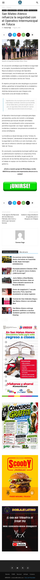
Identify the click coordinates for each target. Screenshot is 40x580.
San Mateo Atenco (12, 10)
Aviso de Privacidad (30, 577)
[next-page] (6, 320)
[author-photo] (20, 239)
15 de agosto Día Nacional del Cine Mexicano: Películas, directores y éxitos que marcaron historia (10, 219)
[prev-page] (3, 320)
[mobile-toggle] (3, 2)
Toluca (25, 10)
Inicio (3, 7)
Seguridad (20, 10)
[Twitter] (14, 35)
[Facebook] (10, 35)
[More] (32, 35)
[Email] (28, 35)
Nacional (19, 574)
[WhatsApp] (23, 35)
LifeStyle (25, 574)
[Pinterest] (19, 35)
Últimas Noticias (33, 10)
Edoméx (9, 7)
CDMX (13, 574)
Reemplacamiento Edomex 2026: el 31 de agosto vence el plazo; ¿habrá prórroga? (25, 271)
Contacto (32, 574)
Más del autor (23, 252)
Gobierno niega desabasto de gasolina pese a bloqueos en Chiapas (29, 217)
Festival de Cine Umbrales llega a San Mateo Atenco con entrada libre (25, 301)
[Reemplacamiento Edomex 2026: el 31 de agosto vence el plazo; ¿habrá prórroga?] (7, 271)
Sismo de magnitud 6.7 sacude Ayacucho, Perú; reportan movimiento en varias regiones (24, 292)
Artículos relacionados (10, 252)
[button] (37, 2)
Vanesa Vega (7, 27)
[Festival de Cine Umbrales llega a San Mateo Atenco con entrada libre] (7, 301)
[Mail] (17, 568)
